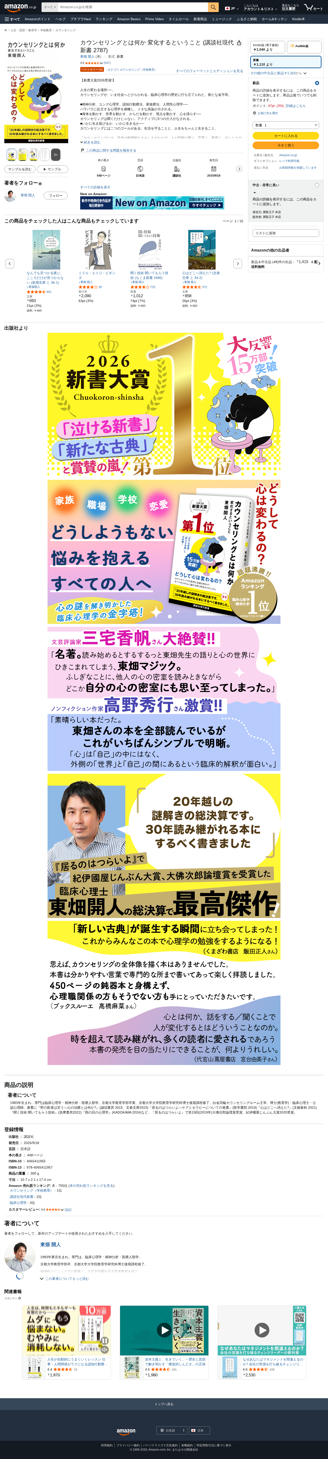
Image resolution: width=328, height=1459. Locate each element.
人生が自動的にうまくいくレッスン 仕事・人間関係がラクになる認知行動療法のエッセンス (77, 1362)
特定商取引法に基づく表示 (214, 1445)
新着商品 (200, 19)
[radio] (267, 47)
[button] (12, 19)
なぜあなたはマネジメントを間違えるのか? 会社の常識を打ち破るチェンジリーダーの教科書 (273, 1362)
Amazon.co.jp (288, 155)
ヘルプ (60, 19)
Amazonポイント (38, 19)
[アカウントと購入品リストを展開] (276, 9)
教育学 (32, 30)
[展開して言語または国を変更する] (238, 9)
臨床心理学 (18, 1203)
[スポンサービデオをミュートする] (105, 1350)
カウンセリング (65, 30)
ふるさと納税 (247, 19)
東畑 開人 (87, 56)
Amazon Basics (128, 19)
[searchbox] (133, 7)
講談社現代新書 (21, 1197)
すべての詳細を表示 (95, 187)
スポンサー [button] (11, 1298)
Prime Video (154, 19)
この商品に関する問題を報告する (111, 150)
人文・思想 (18, 30)
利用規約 (107, 1445)
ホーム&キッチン (274, 19)
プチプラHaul (80, 19)
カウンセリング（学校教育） (32, 1190)
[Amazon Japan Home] (126, 1432)
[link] (46, 278)
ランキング (104, 19)
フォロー (55, 195)
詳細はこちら (296, 106)
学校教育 (46, 30)
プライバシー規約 (128, 1445)
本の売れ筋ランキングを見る (91, 1186)
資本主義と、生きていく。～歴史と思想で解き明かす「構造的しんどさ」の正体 (175, 1361)
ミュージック (222, 19)
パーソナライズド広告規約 (160, 1445)
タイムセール (179, 19)
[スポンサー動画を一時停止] (105, 1341)
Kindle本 (298, 19)
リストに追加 (265, 233)
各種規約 (187, 1445)
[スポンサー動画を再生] (164, 1331)
